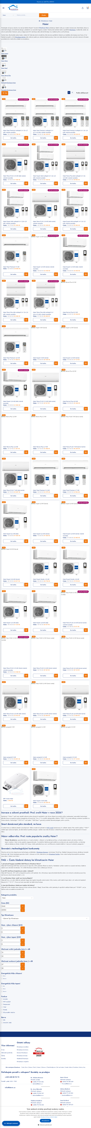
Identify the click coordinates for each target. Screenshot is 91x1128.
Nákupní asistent (12, 1123)
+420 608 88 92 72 (12, 1077)
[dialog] (45, 1117)
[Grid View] (69, 92)
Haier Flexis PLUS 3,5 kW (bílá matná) (14, 713)
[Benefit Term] (13, 8)
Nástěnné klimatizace (22, 1058)
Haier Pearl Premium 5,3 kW (41, 490)
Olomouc (43, 1067)
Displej (5, 1009)
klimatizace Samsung (42, 852)
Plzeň (34, 1067)
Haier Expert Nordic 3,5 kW (41, 579)
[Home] (39, 21)
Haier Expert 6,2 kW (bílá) (10, 534)
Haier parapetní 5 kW (9, 757)
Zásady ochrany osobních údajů (49, 1117)
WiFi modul (50, 828)
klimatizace (72, 30)
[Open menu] (3, 8)
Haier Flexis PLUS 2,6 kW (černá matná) (45, 713)
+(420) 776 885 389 (67, 1081)
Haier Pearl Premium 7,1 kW (11, 267)
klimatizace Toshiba (54, 854)
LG (8, 854)
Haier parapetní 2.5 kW (70, 757)
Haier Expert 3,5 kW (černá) (71, 358)
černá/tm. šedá (7, 1022)
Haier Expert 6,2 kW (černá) (41, 534)
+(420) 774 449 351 (67, 1105)
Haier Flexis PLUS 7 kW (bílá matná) (13, 490)
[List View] (72, 92)
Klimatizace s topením (23, 1061)
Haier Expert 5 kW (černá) (41, 358)
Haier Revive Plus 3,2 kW (10, 447)
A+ (4, 986)
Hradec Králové (68, 1067)
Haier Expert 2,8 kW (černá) (11, 579)
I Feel (4, 1007)
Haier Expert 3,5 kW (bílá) (11, 622)
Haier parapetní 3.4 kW (40, 757)
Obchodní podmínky (6, 1053)
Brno (26, 1067)
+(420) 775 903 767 (38, 1093)
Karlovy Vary (82, 1067)
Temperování (6, 1004)
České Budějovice (51, 1067)
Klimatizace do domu (22, 1050)
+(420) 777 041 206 (38, 1082)
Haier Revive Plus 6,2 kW (70, 312)
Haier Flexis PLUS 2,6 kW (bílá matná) (74, 713)
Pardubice (75, 1067)
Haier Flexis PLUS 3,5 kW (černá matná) (75, 668)
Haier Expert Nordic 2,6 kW (71, 579)
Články (3, 1056)
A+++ (4, 978)
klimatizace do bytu (20, 37)
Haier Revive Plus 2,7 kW (40, 447)
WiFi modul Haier (8, 798)
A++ (4, 976)
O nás (3, 1050)
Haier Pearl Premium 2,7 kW (71, 490)
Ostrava (30, 1067)
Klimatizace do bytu (22, 1056)
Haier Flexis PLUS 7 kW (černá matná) (74, 447)
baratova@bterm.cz (67, 1095)
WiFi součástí (7, 1001)
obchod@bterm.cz (37, 1084)
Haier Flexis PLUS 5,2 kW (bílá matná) (44, 401)
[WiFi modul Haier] (15, 782)
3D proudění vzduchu (9, 1012)
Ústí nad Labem (60, 1067)
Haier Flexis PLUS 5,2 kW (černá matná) (45, 668)
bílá (4, 1020)
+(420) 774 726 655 (38, 1105)
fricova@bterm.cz (66, 1084)
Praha (23, 1067)
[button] (13, 138)
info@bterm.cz (10, 1087)
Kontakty (3, 1058)
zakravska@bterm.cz (38, 1095)
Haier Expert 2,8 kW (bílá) (40, 622)
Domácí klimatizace (22, 1053)
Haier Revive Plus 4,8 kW (70, 401)
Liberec (38, 1067)
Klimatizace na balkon (23, 1047)
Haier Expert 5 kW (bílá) (40, 800)
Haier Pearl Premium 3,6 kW (11, 358)
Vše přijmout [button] (45, 1120)
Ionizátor (5, 999)
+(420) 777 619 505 (67, 1093)
